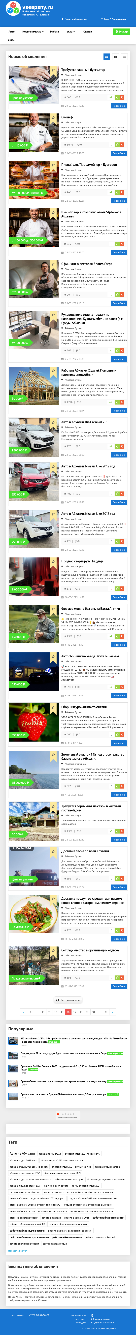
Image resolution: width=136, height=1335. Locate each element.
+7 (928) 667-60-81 (39, 1315)
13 (62, 1011)
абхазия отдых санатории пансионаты (30, 1179)
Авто (12, 31)
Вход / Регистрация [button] (114, 18)
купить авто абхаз (54, 1192)
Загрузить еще (70, 1000)
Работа (54, 31)
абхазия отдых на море (107, 1166)
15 (74, 1011)
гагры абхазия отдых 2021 (86, 1185)
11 (49, 1011)
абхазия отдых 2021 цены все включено (62, 1160)
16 (81, 1011)
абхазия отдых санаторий (69, 1179)
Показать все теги (18, 1250)
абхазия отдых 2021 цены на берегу (29, 1166)
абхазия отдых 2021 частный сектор (71, 1166)
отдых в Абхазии (19, 1198)
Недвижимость (32, 31)
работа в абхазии (51, 1217)
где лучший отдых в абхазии (25, 1192)
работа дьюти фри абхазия (24, 1243)
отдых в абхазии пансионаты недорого (91, 1211)
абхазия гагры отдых (50, 1153)
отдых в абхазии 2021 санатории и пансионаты (35, 1204)
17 (87, 1011)
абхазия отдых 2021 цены (23, 1160)
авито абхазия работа (56, 1185)
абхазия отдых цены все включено (106, 1179)
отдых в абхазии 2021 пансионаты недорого (93, 1198)
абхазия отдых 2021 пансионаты (82, 1153)
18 (93, 1011)
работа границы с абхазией (100, 1237)
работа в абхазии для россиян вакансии (70, 1230)
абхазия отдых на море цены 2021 (62, 1173)
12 (56, 1011)
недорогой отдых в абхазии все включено (90, 1192)
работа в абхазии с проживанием (29, 1237)
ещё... (11, 39)
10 (43, 1011)
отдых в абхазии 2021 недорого (48, 1198)
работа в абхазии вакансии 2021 (27, 1224)
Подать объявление (75, 18)
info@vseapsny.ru (100, 1319)
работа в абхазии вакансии (108, 1217)
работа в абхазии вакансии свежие (68, 1224)
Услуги (71, 31)
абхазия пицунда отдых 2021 (25, 1185)
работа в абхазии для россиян (27, 1230)
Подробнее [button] (119, 105)
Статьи (87, 31)
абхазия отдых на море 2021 (25, 1173)
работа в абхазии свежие (67, 1237)
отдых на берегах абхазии (24, 1217)
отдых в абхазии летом (22, 1211)
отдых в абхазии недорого (52, 1211)
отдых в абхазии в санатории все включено (88, 1204)
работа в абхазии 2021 (76, 1217)
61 (106, 1011)
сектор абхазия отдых (55, 1243)
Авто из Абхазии (22, 1153)
